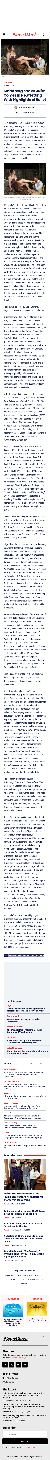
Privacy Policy (30, 1447)
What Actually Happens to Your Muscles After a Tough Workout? (25, 1097)
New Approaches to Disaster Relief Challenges (23, 1020)
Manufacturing (10, 1123)
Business (7, 1093)
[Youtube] (25, 1364)
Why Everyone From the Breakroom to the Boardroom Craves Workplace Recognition (23, 1117)
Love (21, 955)
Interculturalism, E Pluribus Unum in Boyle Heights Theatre (23, 1225)
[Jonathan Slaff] (16, 107)
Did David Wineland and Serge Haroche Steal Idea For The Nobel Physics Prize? (26, 1009)
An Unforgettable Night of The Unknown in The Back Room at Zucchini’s (25, 1212)
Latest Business (14, 1048)
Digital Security (10, 1069)
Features (11, 1037)
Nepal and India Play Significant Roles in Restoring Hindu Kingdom (13, 1322)
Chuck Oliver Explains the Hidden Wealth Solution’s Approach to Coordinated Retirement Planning (25, 1086)
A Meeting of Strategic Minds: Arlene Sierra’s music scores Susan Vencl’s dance (23, 1239)
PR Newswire (8, 1381)
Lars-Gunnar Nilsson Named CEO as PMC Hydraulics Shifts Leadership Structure (22, 1107)
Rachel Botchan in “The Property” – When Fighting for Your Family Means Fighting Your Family (24, 1254)
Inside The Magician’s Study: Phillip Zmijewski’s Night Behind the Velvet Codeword (23, 1197)
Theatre (8, 82)
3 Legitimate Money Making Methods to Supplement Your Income (26, 1031)
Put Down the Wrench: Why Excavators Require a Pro (25, 1146)
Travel (6, 1132)
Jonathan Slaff (28, 107)
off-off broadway (30, 955)
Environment (13, 1016)
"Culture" (33, 1064)
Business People (11, 1103)
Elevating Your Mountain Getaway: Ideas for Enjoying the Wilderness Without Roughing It (23, 1136)
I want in (24, 1441)
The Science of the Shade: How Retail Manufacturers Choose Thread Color (20, 1127)
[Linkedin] (18, 1364)
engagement (14, 955)
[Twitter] (11, 1364)
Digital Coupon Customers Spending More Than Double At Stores (27, 1052)
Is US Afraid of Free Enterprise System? (37, 1320)
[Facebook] (5, 1364)
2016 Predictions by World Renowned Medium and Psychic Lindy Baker (24, 1041)
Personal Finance (15, 1027)
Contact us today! (18, 1357)
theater (40, 955)
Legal (9, 1005)
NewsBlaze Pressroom (11, 1378)
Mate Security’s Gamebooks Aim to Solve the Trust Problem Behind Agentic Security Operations (23, 1074)
